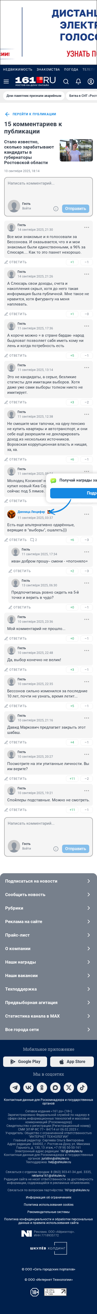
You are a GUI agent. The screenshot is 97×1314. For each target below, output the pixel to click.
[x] (69, 1087)
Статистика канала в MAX (32, 1016)
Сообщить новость (25, 894)
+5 (72, 355)
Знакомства (48, 69)
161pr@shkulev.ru (76, 1190)
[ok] (42, 1087)
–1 (87, 262)
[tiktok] (82, 1087)
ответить (18, 262)
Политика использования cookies (48, 1205)
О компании (18, 948)
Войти (26, 208)
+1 (72, 262)
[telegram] (15, 1087)
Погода (71, 69)
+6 (72, 459)
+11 (72, 779)
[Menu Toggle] (6, 81)
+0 (72, 607)
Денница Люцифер (31, 512)
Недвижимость (18, 69)
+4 (72, 742)
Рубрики (14, 908)
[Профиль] (91, 81)
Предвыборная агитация (31, 1002)
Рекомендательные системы (48, 1212)
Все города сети (22, 1029)
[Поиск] (66, 81)
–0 (87, 314)
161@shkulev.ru (71, 1151)
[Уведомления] (78, 81)
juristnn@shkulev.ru (55, 1158)
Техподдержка (21, 989)
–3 (87, 540)
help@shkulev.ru (59, 1162)
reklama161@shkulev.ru (48, 1175)
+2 (72, 571)
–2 (87, 402)
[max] (55, 1087)
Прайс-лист (17, 935)
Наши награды (20, 962)
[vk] (28, 1087)
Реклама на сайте (23, 921)
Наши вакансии (21, 975)
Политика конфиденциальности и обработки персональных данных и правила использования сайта (48, 1221)
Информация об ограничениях (48, 1197)
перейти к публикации (34, 114)
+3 (72, 402)
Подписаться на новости (31, 881)
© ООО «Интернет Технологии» (49, 1280)
